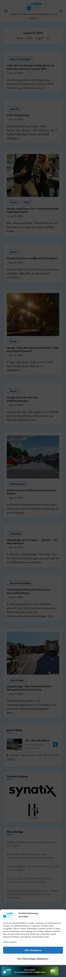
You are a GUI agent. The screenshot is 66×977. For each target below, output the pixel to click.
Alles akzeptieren (33, 950)
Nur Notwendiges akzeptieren (33, 958)
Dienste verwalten (10, 942)
